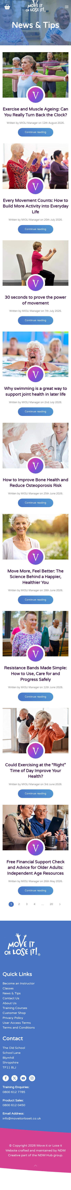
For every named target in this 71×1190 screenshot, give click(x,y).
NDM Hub (45, 1155)
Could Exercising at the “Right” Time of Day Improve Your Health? (35, 770)
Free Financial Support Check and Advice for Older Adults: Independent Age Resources (35, 867)
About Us (10, 1003)
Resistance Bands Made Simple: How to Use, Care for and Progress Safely (35, 673)
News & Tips (12, 993)
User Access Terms (17, 1023)
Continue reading (35, 132)
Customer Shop (14, 1013)
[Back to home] (35, 7)
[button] (66, 7)
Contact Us (11, 998)
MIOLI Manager (28, 123)
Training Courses (15, 1008)
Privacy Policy (13, 1018)
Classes (8, 988)
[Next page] (59, 904)
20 (51, 904)
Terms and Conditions (19, 1027)
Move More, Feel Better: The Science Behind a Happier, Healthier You (35, 577)
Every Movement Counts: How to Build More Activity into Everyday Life (35, 206)
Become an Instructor (19, 983)
